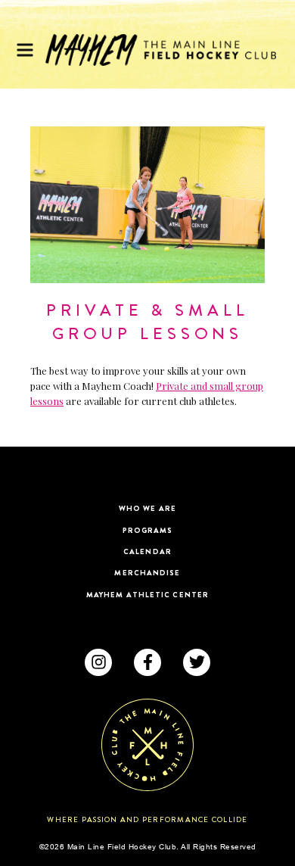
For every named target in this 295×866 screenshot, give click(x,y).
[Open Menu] (25, 50)
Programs (148, 530)
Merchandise (147, 573)
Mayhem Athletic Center (147, 595)
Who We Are (147, 508)
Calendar (147, 551)
